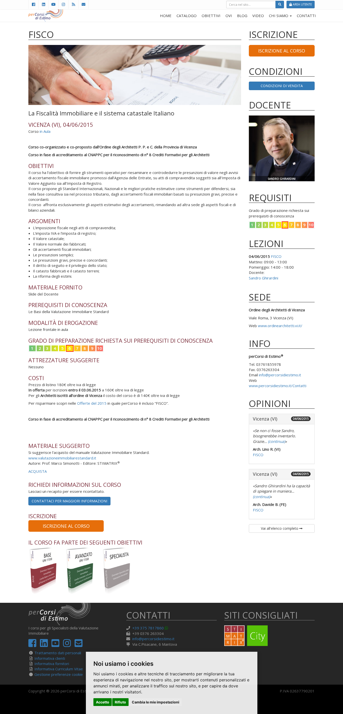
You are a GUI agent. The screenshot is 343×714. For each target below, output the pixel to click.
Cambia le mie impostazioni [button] (155, 702)
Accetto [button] (102, 702)
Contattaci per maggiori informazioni (69, 501)
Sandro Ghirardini (263, 277)
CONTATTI (306, 15)
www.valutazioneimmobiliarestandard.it (62, 457)
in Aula (45, 131)
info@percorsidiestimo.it (280, 374)
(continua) (276, 441)
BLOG (242, 15)
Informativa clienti (49, 658)
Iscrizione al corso (66, 526)
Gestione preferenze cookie (58, 674)
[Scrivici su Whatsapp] (167, 627)
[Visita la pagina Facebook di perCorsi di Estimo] (33, 4)
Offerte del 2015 (91, 403)
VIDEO (258, 15)
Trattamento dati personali (57, 652)
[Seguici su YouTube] (53, 4)
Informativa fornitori (51, 663)
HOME (166, 15)
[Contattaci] (83, 4)
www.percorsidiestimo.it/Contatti (277, 385)
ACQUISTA (37, 471)
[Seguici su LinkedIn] (43, 4)
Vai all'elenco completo (280, 528)
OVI (228, 15)
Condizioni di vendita (282, 85)
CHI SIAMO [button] (279, 15)
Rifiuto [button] (120, 702)
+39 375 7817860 (148, 627)
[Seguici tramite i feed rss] (73, 4)
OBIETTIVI (211, 15)
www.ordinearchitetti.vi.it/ (280, 325)
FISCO (276, 256)
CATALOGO (187, 15)
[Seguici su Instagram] (63, 4)
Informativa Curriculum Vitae (58, 668)
